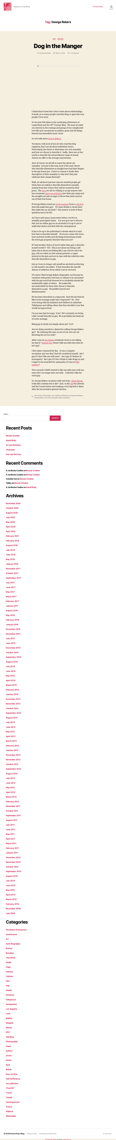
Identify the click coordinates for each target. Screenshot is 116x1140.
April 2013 (10, 736)
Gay (54, 39)
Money (9, 1027)
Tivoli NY (10, 1088)
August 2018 (12, 545)
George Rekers (54, 138)
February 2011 (12, 848)
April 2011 (10, 839)
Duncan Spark (46, 53)
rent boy (79, 204)
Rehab (9, 1069)
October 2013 (12, 708)
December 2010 (13, 857)
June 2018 (10, 555)
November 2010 (13, 862)
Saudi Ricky (11, 440)
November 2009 (13, 909)
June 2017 (10, 587)
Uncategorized (12, 1102)
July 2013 (10, 722)
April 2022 (10, 531)
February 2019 (12, 541)
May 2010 (10, 890)
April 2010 (10, 895)
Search (6, 414)
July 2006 (10, 913)
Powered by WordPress (47, 1134)
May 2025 (10, 522)
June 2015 (10, 643)
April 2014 (10, 680)
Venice (9, 1107)
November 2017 (13, 569)
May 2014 (10, 676)
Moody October (13, 436)
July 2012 (10, 778)
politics (9, 1051)
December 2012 (13, 755)
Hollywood (11, 1000)
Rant (8, 1065)
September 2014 (13, 657)
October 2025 (12, 508)
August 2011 (11, 820)
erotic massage (62, 204)
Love (8, 1013)
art (7, 939)
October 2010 (12, 867)
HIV (46, 398)
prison (9, 1055)
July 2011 (10, 825)
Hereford (10, 995)
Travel (9, 1093)
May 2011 (10, 834)
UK (71, 384)
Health (9, 990)
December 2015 (13, 629)
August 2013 (12, 718)
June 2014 (10, 671)
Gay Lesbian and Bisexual (60, 395)
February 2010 (12, 904)
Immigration (11, 1004)
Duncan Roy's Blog (17, 1134)
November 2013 (13, 704)
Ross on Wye (12, 1074)
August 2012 (12, 774)
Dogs (8, 967)
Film (8, 981)
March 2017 (11, 597)
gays (44, 190)
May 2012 (10, 787)
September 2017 (13, 578)
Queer (9, 1060)
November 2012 (13, 759)
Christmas (10, 958)
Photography (12, 1041)
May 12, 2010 (60, 53)
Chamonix (10, 450)
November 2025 (13, 503)
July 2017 (10, 582)
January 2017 (12, 606)
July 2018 (10, 550)
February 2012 (12, 801)
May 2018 (10, 559)
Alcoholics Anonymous (16, 930)
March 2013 (11, 741)
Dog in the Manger (58, 45)
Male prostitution (64, 398)
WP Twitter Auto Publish (50, 1139)
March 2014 (11, 685)
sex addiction (12, 1083)
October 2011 (12, 811)
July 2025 (10, 517)
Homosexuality (53, 398)
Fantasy (9, 972)
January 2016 (12, 624)
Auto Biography (13, 944)
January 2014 (12, 694)
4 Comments (74, 53)
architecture (11, 934)
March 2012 (11, 797)
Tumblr (9, 1097)
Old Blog (10, 1037)
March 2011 (11, 843)
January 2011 (12, 853)
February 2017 (12, 601)
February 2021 (12, 536)
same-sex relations (53, 193)
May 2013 (10, 732)
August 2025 (12, 513)
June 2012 (10, 783)
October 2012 (12, 764)
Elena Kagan (77, 381)
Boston (9, 948)
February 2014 (12, 690)
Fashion (9, 976)
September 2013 (13, 713)
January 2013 (12, 750)
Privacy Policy (98, 7)
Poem (8, 1046)
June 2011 (10, 829)
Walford (9, 1111)
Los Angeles (11, 1009)
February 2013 (12, 746)
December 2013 (13, 699)
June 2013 (10, 727)
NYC (8, 1032)
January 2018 (12, 564)
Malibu (60, 39)
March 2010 (11, 899)
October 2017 (12, 573)
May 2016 (10, 615)
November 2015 (13, 634)
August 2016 (12, 610)
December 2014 (13, 648)
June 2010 (10, 885)
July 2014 (10, 666)
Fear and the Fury (13, 454)
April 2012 (10, 792)
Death (8, 962)
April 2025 (10, 527)
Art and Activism (13, 445)
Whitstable (11, 1116)
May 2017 (10, 592)
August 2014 (12, 662)
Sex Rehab (49, 340)
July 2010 (10, 881)
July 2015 (10, 638)
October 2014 (12, 652)
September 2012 (13, 769)
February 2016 (12, 620)
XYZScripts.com (67, 1139)
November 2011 (13, 806)
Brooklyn (10, 953)
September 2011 (13, 815)
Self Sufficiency (13, 1079)
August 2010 (12, 876)
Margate (10, 1023)
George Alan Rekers (76, 395)
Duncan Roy (47, 343)
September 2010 (13, 871)
